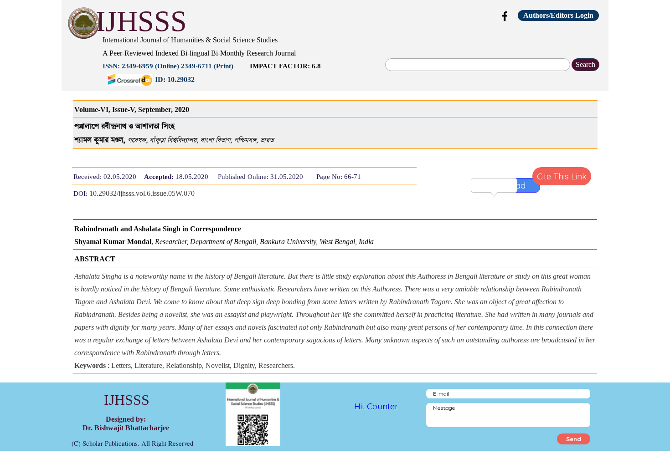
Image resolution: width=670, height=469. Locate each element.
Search (585, 64)
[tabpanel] (283, 58)
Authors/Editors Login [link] (558, 15)
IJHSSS (141, 21)
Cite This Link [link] (562, 176)
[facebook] (505, 16)
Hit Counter (376, 406)
